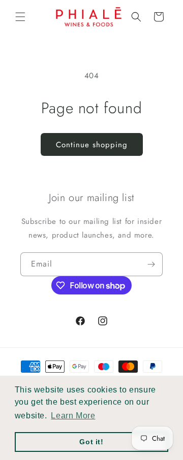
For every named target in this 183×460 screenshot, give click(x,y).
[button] (20, 17)
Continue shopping (92, 144)
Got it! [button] (91, 442)
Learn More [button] (73, 415)
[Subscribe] (151, 264)
